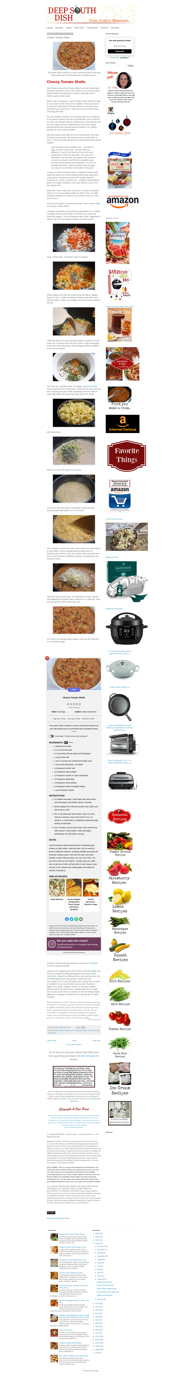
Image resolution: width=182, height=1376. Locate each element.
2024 (97, 1240)
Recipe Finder (115, 28)
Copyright (68, 28)
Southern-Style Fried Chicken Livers (72, 1247)
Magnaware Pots (112, 557)
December (101, 1246)
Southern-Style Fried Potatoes (70, 1343)
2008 (97, 1349)
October (100, 1253)
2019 (97, 1313)
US (66, 742)
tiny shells (93, 386)
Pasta (85, 1030)
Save (47, 658)
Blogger (95, 1371)
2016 (97, 1323)
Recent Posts (104, 28)
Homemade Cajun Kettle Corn (108, 1292)
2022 (97, 1303)
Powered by (114, 58)
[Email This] (77, 1027)
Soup (98, 1030)
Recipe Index (59, 28)
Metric (71, 742)
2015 (97, 1326)
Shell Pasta (91, 1030)
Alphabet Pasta (58, 1030)
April (99, 1272)
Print (74, 690)
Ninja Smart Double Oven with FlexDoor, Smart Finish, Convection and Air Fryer (119, 728)
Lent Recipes (78, 1030)
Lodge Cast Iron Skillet (120, 687)
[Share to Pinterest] (85, 1027)
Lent (71, 1030)
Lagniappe (50, 28)
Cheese (66, 1030)
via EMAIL (62, 1099)
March (99, 1276)
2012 (97, 1336)
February (100, 1279)
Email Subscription (54, 1218)
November (101, 1249)
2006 (97, 1353)
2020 (97, 1310)
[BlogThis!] (79, 1027)
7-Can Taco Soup (65, 1330)
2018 (97, 1317)
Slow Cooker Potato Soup (106, 1289)
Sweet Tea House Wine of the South (119, 307)
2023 (97, 1243)
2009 (97, 1346)
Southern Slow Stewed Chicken (71, 1273)
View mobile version (74, 1044)
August (100, 1259)
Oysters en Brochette (104, 1295)
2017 (97, 1320)
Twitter (72, 1101)
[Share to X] (81, 1027)
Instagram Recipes (92, 28)
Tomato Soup (52, 1033)
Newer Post (51, 1041)
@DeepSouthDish (68, 944)
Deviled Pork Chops (104, 1282)
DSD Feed (65, 1218)
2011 (97, 1340)
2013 (97, 1333)
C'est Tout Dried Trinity (114, 519)
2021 (97, 1307)
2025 (97, 1237)
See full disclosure (86, 1055)
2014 (97, 1330)
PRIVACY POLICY (79, 28)
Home (74, 1041)
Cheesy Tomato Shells (105, 1285)
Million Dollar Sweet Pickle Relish (72, 1234)
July (99, 1263)
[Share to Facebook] (83, 1027)
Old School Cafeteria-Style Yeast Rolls (73, 1356)
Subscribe (119, 51)
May (99, 1269)
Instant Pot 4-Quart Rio (114, 609)
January (100, 1299)
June (99, 1266)
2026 (97, 1233)
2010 (97, 1343)
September (101, 1256)
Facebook (93, 1099)
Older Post (96, 1041)
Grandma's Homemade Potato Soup (72, 1260)
